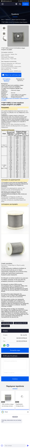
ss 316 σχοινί (5, 326)
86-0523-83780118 (24, 1)
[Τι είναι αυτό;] (4, 345)
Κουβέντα (25, 4)
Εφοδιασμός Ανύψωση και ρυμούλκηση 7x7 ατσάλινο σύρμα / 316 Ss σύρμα (22, 405)
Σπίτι (2, 19)
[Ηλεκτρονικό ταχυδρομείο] (8, 345)
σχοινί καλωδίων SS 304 (20, 323)
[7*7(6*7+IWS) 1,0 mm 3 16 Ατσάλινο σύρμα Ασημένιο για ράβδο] (18, 36)
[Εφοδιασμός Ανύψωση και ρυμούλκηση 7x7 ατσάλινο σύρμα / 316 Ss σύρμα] (22, 397)
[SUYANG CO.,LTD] (8, 4)
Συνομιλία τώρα (15, 350)
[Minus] (28, 412)
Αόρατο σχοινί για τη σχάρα (18, 19)
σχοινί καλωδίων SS (7, 323)
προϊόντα (7, 19)
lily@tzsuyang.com (7, 1)
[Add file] (2, 445)
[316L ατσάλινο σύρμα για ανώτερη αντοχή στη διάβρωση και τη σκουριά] (8, 397)
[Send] (28, 445)
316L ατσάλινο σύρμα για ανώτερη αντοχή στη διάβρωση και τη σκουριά (8, 405)
